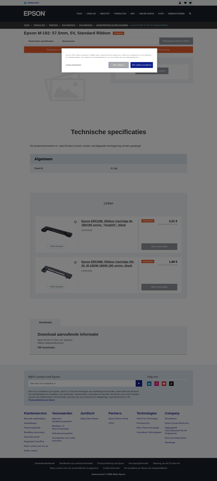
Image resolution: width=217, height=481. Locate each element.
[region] (109, 60)
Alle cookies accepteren (141, 65)
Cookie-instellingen (73, 65)
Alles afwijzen (118, 65)
